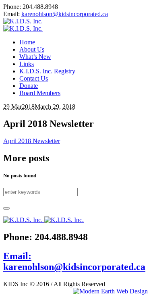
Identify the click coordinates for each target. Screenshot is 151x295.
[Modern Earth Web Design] (110, 291)
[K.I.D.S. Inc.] (23, 25)
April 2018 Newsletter (31, 140)
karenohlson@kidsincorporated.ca (64, 13)
